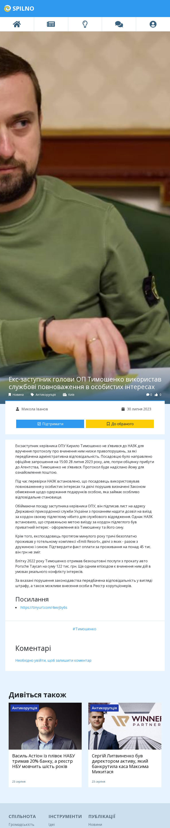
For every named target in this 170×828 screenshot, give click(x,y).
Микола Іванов (34, 409)
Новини (95, 824)
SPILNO (22, 8)
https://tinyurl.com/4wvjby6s (43, 607)
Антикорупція (45, 394)
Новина (18, 394)
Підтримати (52, 423)
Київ (71, 394)
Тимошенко (85, 628)
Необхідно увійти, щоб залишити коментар (53, 660)
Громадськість (21, 824)
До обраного (122, 423)
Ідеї (51, 824)
